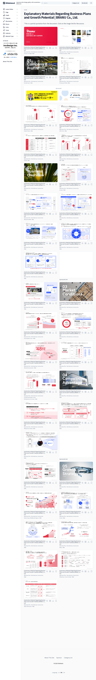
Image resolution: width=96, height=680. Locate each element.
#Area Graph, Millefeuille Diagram (31, 518)
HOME (25, 10)
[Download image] (53, 47)
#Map (60, 547)
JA (58, 672)
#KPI (60, 160)
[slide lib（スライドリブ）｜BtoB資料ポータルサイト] (75, 95)
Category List (75, 3)
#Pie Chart (61, 131)
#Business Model (27, 219)
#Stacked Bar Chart (28, 338)
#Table (25, 160)
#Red (33, 53)
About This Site (49, 658)
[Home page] (9, 3)
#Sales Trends (27, 131)
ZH (64, 672)
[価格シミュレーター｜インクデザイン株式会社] (42, 95)
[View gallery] (50, 47)
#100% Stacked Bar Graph (30, 397)
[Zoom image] (47, 47)
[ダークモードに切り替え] (91, 2)
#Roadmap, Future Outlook (65, 577)
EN (61, 672)
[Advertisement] (76, 265)
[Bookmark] (56, 47)
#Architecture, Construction (37, 52)
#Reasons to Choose (28, 428)
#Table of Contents (63, 53)
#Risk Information (28, 606)
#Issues (61, 190)
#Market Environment (28, 368)
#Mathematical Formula (29, 399)
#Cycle (60, 518)
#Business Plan (27, 52)
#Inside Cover (27, 83)
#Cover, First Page (28, 53)
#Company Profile (63, 83)
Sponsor (59, 658)
